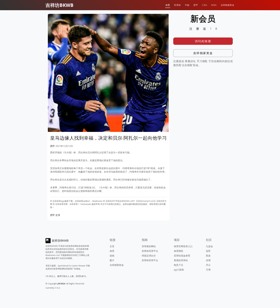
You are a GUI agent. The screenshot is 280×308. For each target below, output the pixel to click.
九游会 (209, 246)
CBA (204, 5)
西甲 (52, 146)
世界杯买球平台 (150, 251)
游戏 (112, 255)
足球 (57, 215)
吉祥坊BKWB (60, 5)
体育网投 (178, 251)
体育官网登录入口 (183, 246)
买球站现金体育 (182, 255)
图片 (112, 260)
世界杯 (177, 5)
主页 (112, 246)
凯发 (208, 255)
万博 (208, 269)
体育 (168, 5)
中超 (187, 5)
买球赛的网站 (149, 246)
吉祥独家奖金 (227, 5)
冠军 (208, 251)
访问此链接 (203, 41)
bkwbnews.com (53, 255)
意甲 (195, 5)
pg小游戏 (179, 269)
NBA (214, 5)
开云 (208, 265)
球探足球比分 (149, 255)
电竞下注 (178, 265)
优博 (208, 260)
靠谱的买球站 (181, 260)
